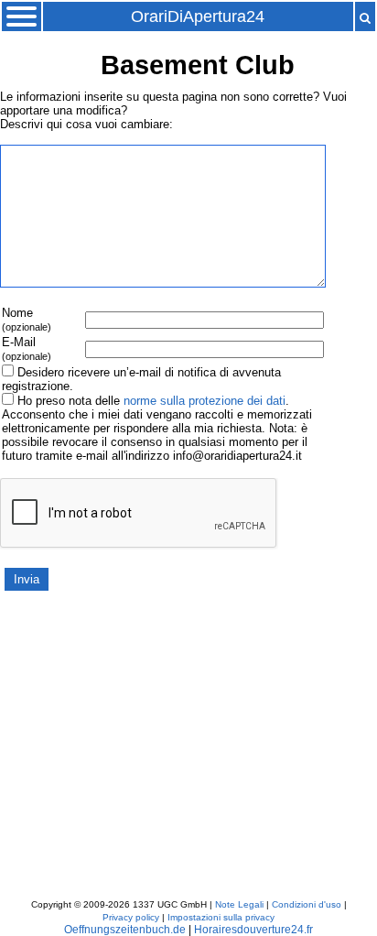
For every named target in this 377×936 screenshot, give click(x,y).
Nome (26, 319)
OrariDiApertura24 (197, 16)
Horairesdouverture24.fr (253, 929)
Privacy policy (130, 917)
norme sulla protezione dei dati (204, 401)
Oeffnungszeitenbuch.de (125, 929)
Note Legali (239, 904)
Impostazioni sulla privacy (221, 917)
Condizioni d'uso (306, 904)
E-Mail (26, 348)
